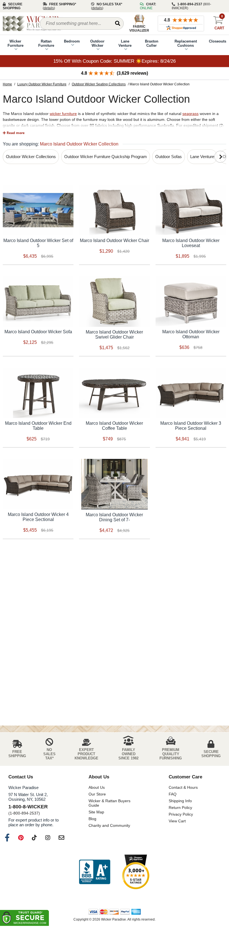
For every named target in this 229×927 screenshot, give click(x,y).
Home (7, 84)
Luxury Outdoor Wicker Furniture (41, 84)
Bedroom (72, 41)
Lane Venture (125, 43)
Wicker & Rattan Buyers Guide (109, 803)
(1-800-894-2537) (24, 813)
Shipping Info (180, 801)
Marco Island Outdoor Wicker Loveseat (191, 243)
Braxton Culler (151, 43)
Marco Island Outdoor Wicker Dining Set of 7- (114, 517)
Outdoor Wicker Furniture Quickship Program (105, 156)
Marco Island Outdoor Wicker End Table (38, 426)
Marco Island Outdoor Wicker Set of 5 (38, 243)
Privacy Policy (181, 814)
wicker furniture (63, 113)
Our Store (97, 794)
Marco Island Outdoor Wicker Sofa (38, 331)
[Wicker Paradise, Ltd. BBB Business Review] (94, 872)
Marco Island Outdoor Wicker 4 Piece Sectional (38, 517)
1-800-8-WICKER (28, 806)
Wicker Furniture (15, 43)
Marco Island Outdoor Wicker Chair (114, 240)
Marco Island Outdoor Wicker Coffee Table (114, 426)
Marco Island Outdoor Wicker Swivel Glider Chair (114, 334)
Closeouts (217, 41)
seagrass (190, 113)
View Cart (177, 821)
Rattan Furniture (46, 43)
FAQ (172, 794)
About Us (97, 787)
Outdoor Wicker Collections (31, 156)
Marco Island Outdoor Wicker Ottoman (191, 334)
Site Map (96, 812)
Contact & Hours (183, 787)
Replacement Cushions (186, 43)
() (49, 8)
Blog (92, 818)
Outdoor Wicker (97, 43)
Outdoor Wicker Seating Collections (99, 84)
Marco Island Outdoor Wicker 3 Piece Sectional (190, 426)
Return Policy (180, 807)
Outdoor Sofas (168, 156)
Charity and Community (109, 825)
